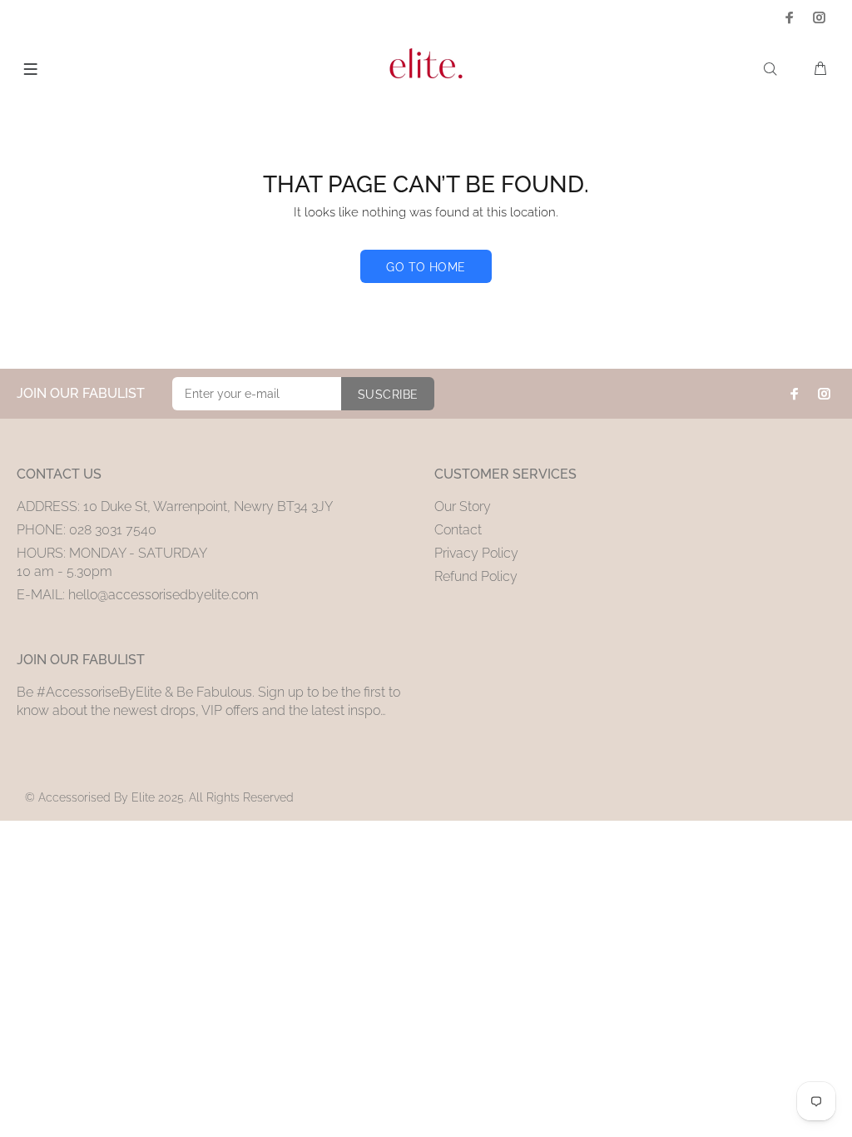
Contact (458, 530)
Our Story (462, 506)
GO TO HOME (425, 267)
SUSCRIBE (388, 394)
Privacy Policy (476, 553)
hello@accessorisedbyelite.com (163, 595)
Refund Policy (476, 576)
